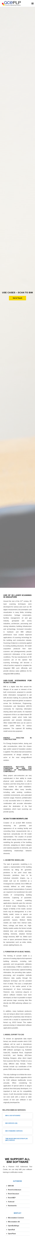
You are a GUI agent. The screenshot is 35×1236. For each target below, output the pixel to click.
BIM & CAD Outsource (12, 1115)
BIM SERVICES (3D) (11, 1123)
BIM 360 (11, 1186)
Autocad (11, 1201)
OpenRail (11, 1229)
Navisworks (12, 1205)
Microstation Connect (16, 1218)
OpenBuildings (13, 1226)
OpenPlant (12, 1233)
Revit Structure (13, 1194)
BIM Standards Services (14, 1131)
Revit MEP (12, 1198)
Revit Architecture (14, 1190)
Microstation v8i (14, 1222)
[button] (32, 3)
